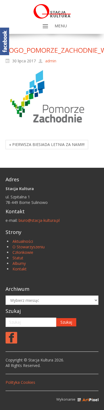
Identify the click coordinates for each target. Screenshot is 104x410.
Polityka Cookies (20, 382)
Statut (17, 257)
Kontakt (19, 268)
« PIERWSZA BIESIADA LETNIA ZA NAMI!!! (47, 144)
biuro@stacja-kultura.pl (39, 220)
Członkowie (22, 252)
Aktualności (22, 241)
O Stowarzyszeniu (28, 246)
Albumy (19, 263)
